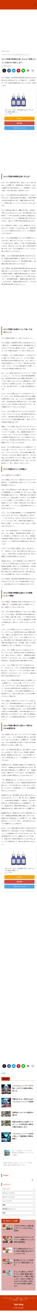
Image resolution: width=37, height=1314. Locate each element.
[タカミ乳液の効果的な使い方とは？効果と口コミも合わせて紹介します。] (14, 70)
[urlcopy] (33, 70)
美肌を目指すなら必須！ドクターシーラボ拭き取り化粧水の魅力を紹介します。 (22, 1124)
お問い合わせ (19, 1298)
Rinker (10, 113)
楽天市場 (19, 123)
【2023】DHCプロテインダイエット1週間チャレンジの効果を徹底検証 (24, 1239)
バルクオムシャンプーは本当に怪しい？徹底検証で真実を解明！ (22, 1136)
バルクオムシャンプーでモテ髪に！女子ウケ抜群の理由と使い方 (22, 1088)
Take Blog (18, 1304)
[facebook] (9, 70)
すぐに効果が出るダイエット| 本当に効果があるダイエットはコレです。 (24, 1251)
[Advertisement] (18, 29)
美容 (4, 1073)
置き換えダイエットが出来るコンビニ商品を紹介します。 (23, 1262)
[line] (23, 70)
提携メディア (23, 1300)
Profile (26, 1298)
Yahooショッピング (19, 128)
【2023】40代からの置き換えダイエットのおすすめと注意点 (23, 1228)
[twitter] (4, 70)
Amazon (19, 118)
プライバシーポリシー (8, 1298)
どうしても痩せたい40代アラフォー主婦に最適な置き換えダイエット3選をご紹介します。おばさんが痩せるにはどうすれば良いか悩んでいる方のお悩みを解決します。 (24, 1279)
